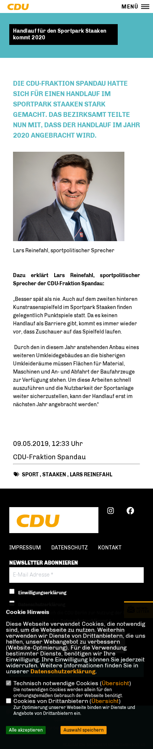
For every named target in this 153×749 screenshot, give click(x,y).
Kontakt (109, 548)
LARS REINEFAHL (91, 475)
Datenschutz (69, 548)
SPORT (30, 475)
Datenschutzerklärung (62, 671)
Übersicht (115, 683)
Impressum (25, 548)
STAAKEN (54, 475)
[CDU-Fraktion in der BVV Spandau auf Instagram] (110, 512)
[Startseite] (54, 521)
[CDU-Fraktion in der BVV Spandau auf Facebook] (130, 512)
